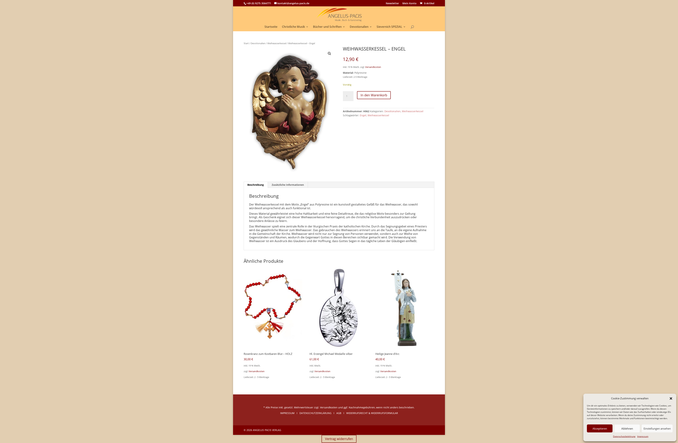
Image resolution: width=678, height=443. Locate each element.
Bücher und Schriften (327, 27)
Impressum (642, 436)
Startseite (270, 27)
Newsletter (392, 3)
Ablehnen (627, 428)
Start (246, 43)
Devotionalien (359, 27)
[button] (671, 398)
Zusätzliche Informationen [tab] (288, 184)
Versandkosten (373, 67)
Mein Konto (409, 3)
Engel (363, 115)
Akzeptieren (600, 428)
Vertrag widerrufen (339, 439)
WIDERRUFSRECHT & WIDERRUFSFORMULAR (372, 413)
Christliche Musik (293, 27)
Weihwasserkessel (276, 43)
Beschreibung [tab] (255, 184)
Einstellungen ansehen (657, 428)
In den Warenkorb (374, 95)
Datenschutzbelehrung (624, 436)
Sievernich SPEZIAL (389, 27)
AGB (338, 413)
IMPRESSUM (287, 413)
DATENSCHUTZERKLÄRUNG (315, 413)
